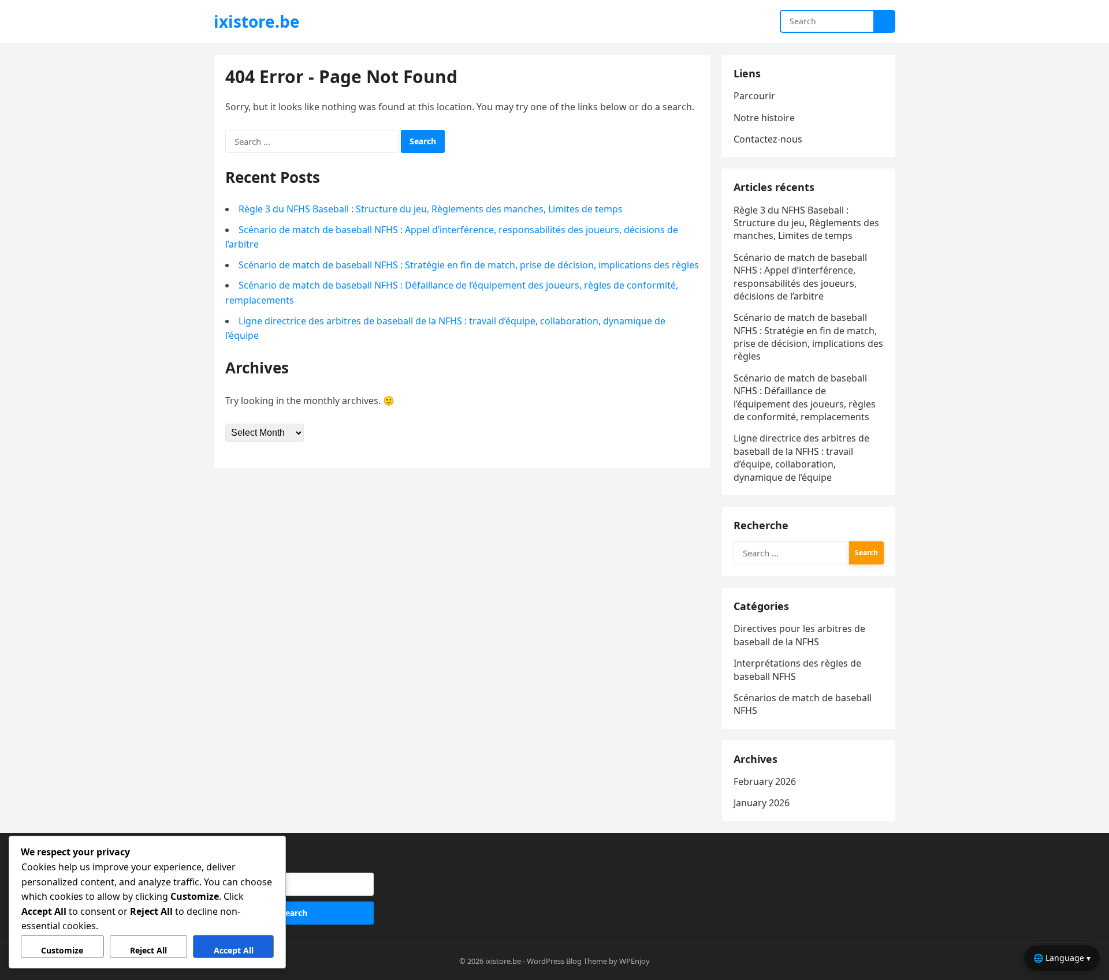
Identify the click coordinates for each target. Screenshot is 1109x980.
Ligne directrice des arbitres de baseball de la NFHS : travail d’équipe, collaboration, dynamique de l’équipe (801, 457)
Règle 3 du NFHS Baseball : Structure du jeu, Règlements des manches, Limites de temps (431, 209)
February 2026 (765, 781)
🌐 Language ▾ (1062, 957)
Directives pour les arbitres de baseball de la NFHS (799, 635)
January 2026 (762, 802)
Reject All (148, 950)
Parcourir (754, 95)
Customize (62, 950)
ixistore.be (257, 21)
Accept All (234, 950)
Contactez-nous (768, 139)
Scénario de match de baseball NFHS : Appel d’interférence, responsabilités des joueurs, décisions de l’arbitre (800, 276)
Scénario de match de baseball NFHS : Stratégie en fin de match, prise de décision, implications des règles (469, 265)
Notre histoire (764, 117)
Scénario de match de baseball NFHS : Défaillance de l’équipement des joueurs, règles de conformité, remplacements (805, 397)
